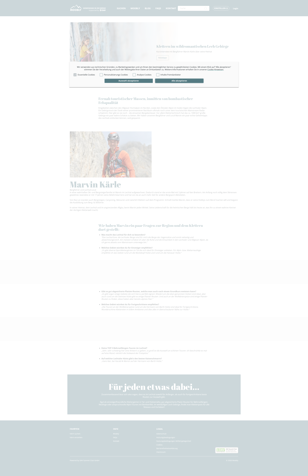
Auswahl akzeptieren (129, 80)
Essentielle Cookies (86, 74)
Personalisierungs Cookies (116, 74)
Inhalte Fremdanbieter (170, 74)
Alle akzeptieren (179, 80)
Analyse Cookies (144, 74)
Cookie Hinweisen (215, 69)
